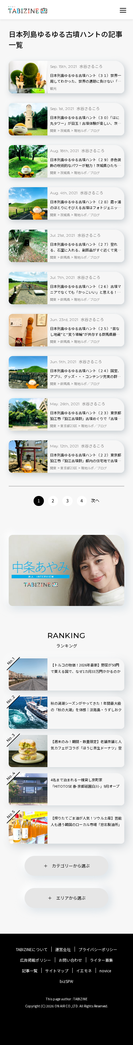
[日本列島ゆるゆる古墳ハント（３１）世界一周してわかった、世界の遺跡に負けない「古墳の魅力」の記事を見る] (28, 77)
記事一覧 (29, 970)
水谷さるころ (91, 66)
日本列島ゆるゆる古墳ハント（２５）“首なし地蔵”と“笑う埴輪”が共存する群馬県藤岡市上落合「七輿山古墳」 (85, 331)
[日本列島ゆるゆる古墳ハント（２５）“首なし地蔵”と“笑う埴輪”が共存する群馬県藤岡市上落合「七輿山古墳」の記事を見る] (28, 330)
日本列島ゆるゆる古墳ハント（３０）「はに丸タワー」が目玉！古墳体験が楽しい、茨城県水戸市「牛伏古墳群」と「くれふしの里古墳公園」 (85, 120)
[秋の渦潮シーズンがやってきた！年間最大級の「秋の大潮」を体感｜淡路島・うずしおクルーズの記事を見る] (28, 713)
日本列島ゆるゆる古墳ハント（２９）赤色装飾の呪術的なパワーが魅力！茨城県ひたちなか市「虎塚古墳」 (85, 163)
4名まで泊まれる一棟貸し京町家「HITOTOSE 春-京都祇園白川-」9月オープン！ (85, 786)
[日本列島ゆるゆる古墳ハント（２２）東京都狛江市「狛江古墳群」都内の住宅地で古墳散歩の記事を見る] (28, 456)
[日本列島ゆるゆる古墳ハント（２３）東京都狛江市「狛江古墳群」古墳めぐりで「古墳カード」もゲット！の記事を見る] (28, 414)
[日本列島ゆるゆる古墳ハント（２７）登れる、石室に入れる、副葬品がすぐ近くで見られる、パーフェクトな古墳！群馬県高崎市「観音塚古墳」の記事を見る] (28, 246)
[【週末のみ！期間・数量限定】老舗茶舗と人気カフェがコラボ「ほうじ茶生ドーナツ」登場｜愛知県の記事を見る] (28, 751)
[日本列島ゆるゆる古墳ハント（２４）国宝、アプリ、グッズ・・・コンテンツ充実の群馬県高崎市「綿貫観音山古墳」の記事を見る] (28, 372)
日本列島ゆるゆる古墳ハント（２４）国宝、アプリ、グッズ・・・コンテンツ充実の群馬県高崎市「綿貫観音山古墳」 (85, 374)
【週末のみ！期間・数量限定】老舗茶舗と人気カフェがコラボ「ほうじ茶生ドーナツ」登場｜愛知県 (86, 748)
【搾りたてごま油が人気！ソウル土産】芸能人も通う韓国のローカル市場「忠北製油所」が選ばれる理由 (86, 824)
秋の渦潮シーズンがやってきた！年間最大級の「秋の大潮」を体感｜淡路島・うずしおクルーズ (86, 710)
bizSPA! (66, 981)
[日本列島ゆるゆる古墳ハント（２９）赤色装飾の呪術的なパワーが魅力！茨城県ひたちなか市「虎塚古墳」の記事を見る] (28, 161)
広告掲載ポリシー (35, 960)
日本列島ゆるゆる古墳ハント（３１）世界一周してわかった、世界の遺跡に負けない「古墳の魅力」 (85, 78)
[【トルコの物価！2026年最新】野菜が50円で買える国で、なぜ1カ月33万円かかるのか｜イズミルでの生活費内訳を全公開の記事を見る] (28, 674)
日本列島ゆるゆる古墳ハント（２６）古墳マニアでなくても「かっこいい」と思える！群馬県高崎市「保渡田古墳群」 (85, 289)
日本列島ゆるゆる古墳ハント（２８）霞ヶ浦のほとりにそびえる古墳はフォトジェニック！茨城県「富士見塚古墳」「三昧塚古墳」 (85, 205)
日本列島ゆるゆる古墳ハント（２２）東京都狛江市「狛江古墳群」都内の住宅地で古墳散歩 (85, 458)
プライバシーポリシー (97, 949)
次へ (95, 500)
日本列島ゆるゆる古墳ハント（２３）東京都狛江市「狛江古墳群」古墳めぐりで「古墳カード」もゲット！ (85, 416)
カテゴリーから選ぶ (71, 866)
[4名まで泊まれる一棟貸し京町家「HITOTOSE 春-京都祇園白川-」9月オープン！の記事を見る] (28, 789)
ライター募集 (101, 960)
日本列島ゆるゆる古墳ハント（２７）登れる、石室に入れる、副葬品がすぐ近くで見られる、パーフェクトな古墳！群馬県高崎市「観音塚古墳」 (85, 247)
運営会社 (63, 949)
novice (105, 970)
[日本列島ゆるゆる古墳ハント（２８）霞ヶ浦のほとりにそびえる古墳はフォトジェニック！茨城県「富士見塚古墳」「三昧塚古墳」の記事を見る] (28, 203)
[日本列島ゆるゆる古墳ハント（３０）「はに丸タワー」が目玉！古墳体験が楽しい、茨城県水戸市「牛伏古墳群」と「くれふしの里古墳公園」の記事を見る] (28, 119)
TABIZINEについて (31, 949)
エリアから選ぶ (71, 898)
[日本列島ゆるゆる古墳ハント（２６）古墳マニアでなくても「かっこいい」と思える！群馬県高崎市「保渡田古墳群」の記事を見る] (28, 288)
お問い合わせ (70, 960)
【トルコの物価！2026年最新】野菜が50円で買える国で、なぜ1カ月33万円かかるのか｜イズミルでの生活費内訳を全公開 (85, 671)
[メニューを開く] (123, 10)
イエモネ (84, 970)
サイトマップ (56, 970)
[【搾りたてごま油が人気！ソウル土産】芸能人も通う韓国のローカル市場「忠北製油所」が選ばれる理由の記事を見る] (28, 827)
